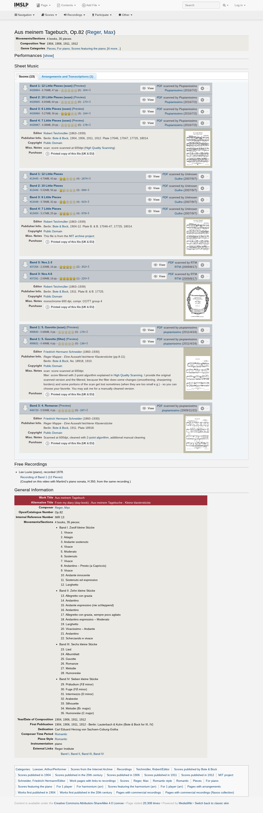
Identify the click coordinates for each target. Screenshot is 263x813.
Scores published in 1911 (160, 775)
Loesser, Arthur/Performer (49, 769)
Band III (87, 753)
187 (82, 410)
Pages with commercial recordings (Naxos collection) (199, 792)
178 (85, 125)
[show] (48, 56)
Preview (79, 85)
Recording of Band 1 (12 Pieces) (41, 477)
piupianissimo (172, 332)
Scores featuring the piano (88, 48)
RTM (178, 266)
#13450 (34, 213)
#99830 (34, 332)
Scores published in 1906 (123, 775)
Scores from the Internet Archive (92, 769)
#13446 (34, 190)
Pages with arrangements (204, 786)
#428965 (35, 102)
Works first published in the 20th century (86, 792)
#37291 (34, 278)
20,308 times (151, 803)
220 (84, 278)
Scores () (27, 76)
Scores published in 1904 (34, 775)
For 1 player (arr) (172, 786)
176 (82, 332)
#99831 (34, 343)
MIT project (225, 775)
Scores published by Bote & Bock (195, 769)
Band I (65, 753)
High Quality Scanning (99, 147)
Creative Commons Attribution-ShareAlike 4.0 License (89, 803)
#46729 (34, 410)
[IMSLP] (22, 5)
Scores (124, 780)
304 (85, 90)
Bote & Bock (60, 138)
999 (84, 190)
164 (85, 113)
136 (82, 343)
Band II (75, 753)
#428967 (35, 125)
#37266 (34, 266)
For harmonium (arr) (90, 786)
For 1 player (64, 786)
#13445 (34, 178)
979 (84, 213)
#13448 (34, 201)
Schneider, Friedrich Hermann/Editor (41, 780)
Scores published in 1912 (197, 775)
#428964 (35, 90)
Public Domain (53, 143)
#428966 (35, 113)
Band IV (98, 753)
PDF (160, 86)
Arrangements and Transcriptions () (67, 76)
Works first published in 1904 (36, 792)
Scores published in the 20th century (79, 775)
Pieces (51, 48)
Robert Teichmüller (56, 133)
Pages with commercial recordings (138, 792)
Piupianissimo (174, 90)
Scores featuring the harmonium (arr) (132, 786)
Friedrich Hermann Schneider (63, 351)
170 (85, 102)
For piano (63, 48)
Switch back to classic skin (212, 803)
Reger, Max (100, 32)
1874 (84, 178)
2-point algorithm (98, 437)
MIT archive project (81, 236)
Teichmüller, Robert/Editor (153, 769)
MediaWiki (185, 803)
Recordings (124, 769)
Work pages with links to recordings (93, 780)
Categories (23, 769)
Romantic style (162, 780)
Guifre (179, 178)
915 (84, 201)
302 (84, 266)
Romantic (61, 734)
